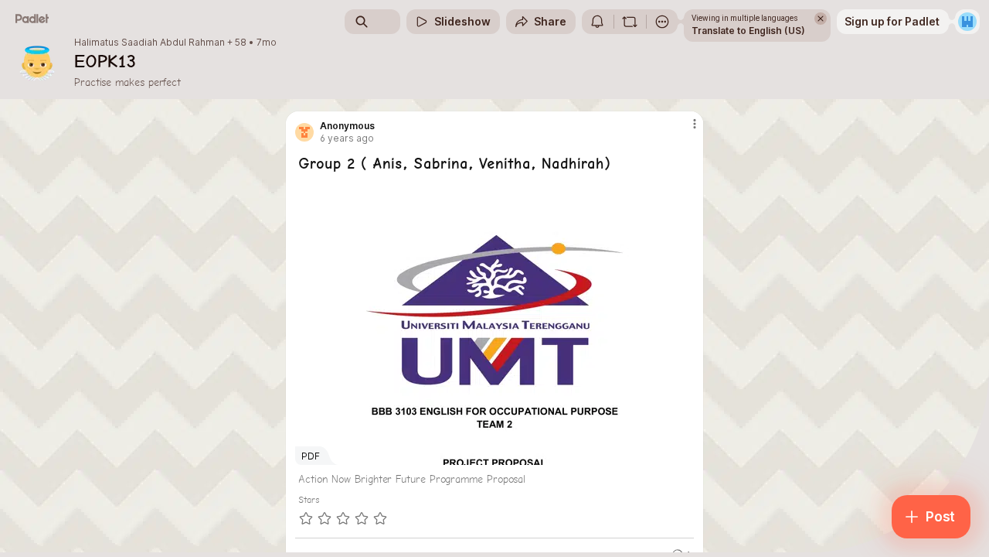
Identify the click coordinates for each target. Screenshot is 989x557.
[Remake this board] (629, 21)
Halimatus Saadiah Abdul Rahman (149, 42)
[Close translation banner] (820, 18)
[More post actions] (694, 124)
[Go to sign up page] (967, 21)
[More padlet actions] (662, 21)
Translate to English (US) (748, 30)
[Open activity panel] (597, 21)
